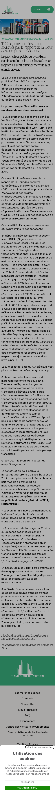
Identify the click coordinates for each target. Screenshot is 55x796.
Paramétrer (27, 782)
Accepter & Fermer (27, 788)
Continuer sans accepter (39, 747)
